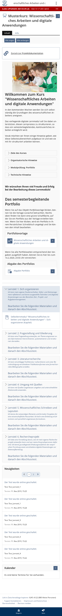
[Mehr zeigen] (57, 8)
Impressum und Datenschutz (35, 601)
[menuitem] (19, 611)
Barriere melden (24, 603)
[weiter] (38, 474)
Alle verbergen (23, 40)
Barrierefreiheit (8, 603)
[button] (31, 153)
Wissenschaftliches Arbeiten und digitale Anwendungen (31, 241)
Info (17, 33)
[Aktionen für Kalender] (55, 568)
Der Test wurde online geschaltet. (20, 482)
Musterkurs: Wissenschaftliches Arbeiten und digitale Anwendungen (29, 3)
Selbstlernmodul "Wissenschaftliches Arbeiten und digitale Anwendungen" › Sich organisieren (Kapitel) (31, 319)
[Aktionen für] (58, 16)
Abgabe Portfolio (22, 270)
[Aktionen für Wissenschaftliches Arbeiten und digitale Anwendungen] (53, 241)
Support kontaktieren (12, 601)
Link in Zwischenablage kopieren (15, 597)
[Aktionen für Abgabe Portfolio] (53, 271)
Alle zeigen (9, 40)
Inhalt (6, 33)
